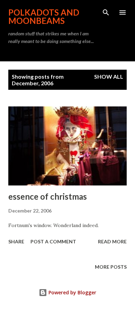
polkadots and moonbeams (43, 16)
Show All (108, 76)
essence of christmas (47, 196)
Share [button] (16, 241)
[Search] (106, 12)
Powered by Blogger (71, 292)
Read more (112, 241)
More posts (111, 267)
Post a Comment (53, 241)
